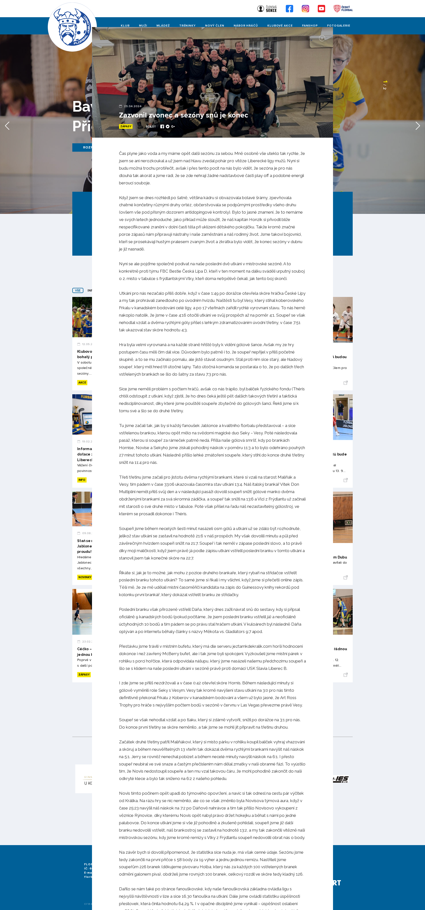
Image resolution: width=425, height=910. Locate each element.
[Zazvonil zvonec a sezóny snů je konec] (162, 127)
